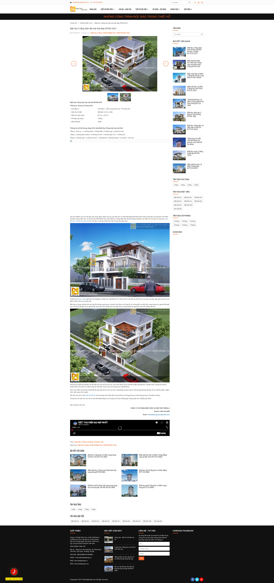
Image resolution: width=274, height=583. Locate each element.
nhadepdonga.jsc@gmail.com (159, 414)
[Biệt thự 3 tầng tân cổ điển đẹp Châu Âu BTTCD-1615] (180, 129)
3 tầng (84, 442)
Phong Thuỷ (174, 9)
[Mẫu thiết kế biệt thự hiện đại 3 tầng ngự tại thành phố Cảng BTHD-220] (180, 65)
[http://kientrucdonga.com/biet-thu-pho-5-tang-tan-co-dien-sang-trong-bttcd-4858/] (130, 491)
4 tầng (93, 509)
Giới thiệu (187, 9)
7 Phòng (192, 225)
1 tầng (73, 509)
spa (102, 442)
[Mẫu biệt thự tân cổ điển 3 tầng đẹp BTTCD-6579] (180, 168)
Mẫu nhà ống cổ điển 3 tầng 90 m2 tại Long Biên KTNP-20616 (195, 75)
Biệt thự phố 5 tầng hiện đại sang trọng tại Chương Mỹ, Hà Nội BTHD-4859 (102, 486)
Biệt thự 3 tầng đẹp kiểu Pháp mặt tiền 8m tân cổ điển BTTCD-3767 (194, 50)
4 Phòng (192, 221)
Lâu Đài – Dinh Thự (125, 9)
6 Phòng (184, 225)
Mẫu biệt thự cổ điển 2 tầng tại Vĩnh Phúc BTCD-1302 (195, 88)
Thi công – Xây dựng (159, 9)
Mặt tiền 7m (116, 521)
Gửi (141, 558)
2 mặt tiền (77, 442)
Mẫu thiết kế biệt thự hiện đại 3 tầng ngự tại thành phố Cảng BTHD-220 (194, 63)
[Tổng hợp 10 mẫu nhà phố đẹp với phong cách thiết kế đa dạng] (180, 142)
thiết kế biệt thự (91, 395)
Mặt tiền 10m (147, 521)
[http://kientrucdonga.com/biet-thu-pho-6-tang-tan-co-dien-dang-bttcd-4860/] (130, 475)
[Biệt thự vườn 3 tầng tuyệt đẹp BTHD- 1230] (180, 155)
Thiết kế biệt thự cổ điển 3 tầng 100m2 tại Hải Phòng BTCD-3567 (195, 102)
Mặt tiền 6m (105, 521)
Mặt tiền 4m (85, 521)
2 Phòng (176, 221)
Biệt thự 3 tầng (96, 33)
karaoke (97, 442)
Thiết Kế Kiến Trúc (107, 9)
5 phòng (90, 442)
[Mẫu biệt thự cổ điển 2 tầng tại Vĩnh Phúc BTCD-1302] (180, 90)
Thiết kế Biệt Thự (109, 33)
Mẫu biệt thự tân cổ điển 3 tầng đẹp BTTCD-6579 (194, 166)
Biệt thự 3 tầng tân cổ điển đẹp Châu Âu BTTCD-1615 (195, 127)
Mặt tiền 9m (136, 521)
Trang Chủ (92, 9)
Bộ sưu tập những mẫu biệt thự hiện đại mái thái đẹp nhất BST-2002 (124, 568)
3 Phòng (184, 221)
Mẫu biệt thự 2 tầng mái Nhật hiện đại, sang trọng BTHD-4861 (102, 471)
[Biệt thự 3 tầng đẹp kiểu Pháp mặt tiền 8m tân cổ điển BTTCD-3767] (180, 52)
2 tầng (80, 509)
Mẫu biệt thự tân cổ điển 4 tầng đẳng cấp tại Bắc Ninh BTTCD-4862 (153, 456)
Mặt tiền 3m (75, 521)
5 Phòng (176, 225)
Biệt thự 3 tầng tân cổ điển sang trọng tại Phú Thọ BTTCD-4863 (102, 456)
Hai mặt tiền (158, 521)
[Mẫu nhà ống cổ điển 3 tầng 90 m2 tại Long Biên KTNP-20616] (180, 77)
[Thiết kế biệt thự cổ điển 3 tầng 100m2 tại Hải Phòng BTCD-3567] (180, 103)
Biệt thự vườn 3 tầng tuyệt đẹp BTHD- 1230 (195, 153)
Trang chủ (73, 23)
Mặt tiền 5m (95, 521)
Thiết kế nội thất (141, 9)
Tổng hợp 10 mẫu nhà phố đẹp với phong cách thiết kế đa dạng (194, 141)
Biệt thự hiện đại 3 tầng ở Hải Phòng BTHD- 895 (194, 114)
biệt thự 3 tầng (81, 299)
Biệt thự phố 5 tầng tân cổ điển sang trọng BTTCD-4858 (153, 486)
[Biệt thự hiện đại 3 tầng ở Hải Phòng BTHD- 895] (180, 116)
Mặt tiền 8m (126, 521)
